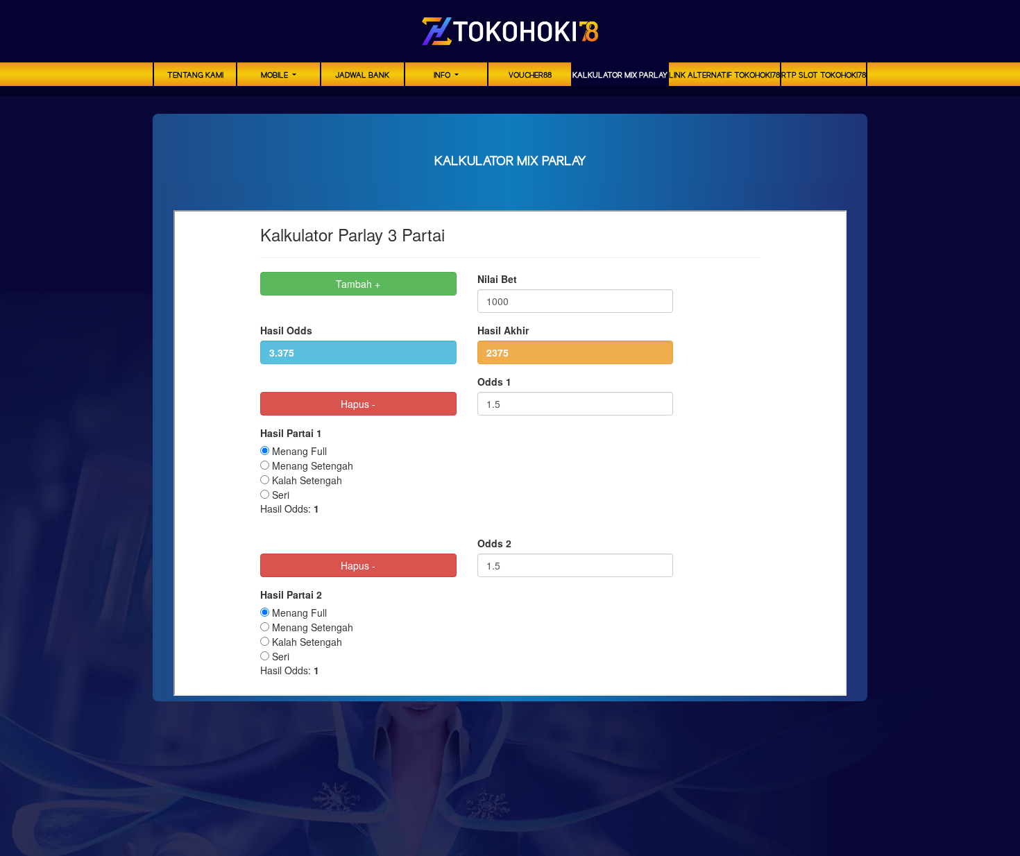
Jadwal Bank (362, 75)
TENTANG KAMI (195, 75)
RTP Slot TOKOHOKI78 (823, 75)
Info (443, 75)
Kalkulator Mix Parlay (620, 75)
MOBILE (275, 75)
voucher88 (530, 75)
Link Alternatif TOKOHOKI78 (724, 75)
